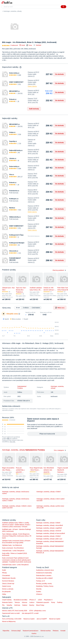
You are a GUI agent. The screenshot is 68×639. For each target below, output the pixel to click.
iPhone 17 (32, 600)
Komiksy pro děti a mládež (44, 578)
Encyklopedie (6, 591)
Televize (17, 602)
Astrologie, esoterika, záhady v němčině (48, 531)
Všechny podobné (58, 270)
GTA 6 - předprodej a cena (37, 610)
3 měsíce (26, 307)
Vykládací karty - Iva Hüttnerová (12, 545)
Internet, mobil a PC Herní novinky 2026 (14, 610)
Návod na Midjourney (9, 621)
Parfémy (59, 602)
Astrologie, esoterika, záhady (12, 11)
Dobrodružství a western (43, 575)
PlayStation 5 (48, 600)
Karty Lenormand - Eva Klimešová (13, 548)
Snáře (4, 570)
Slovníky (39, 589)
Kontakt (63, 630)
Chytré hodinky (7, 600)
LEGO (40, 600)
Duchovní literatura (8, 581)
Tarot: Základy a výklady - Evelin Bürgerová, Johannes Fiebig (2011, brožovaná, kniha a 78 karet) (16, 536)
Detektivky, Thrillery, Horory (44, 586)
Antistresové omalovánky (44, 573)
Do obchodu (59, 74)
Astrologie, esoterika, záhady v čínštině (48, 536)
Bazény (31, 605)
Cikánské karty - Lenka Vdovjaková (13, 550)
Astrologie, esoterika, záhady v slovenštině (49, 525)
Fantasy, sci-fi (40, 581)
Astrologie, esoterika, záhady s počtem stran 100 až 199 (50, 506)
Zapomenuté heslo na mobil (11, 613)
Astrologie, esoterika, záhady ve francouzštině (50, 533)
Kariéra (34, 633)
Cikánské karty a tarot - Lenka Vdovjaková (15, 564)
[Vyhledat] (63, 6)
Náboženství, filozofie (9, 578)
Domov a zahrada (7, 589)
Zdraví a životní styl (8, 583)
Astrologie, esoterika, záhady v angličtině (49, 528)
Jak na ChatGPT (42, 619)
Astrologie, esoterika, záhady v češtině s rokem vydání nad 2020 (17, 506)
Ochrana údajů (16, 630)
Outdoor (24, 605)
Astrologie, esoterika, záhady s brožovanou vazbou (15, 492)
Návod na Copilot (28, 619)
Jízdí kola (17, 605)
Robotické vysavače (42, 602)
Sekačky (9, 605)
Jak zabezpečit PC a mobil (30, 613)
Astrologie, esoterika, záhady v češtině (48, 491)
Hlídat (30, 45)
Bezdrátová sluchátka (20, 600)
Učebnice (39, 594)
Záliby (4, 594)
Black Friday (40, 605)
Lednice (31, 602)
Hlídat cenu (61, 307)
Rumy (53, 602)
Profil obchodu (13, 193)
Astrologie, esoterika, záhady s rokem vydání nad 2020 (50, 499)
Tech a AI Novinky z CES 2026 (11, 619)
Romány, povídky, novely (44, 583)
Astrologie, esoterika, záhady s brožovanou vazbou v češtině (15, 499)
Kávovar (24, 602)
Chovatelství (6, 575)
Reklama (55, 630)
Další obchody (34, 109)
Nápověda (6, 630)
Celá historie (36, 307)
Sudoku (38, 591)
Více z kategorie (59, 450)
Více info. (12, 441)
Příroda (4, 573)
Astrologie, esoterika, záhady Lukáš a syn (49, 539)
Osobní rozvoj (6, 586)
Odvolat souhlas (45, 630)
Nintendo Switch (7, 602)
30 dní (18, 307)
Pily (3, 605)
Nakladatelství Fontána (21, 387)
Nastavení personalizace (30, 630)
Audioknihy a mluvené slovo (45, 570)
